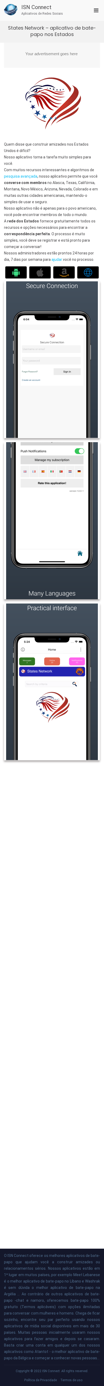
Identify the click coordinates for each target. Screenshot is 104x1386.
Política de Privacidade (40, 1380)
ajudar (57, 259)
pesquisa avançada (20, 176)
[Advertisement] (52, 55)
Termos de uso (71, 1380)
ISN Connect (36, 7)
